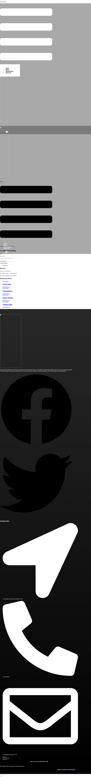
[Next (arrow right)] (1, 776)
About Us (8, 72)
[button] (26, 34)
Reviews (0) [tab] (5, 265)
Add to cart (3, 261)
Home (1, 246)
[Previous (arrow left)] (0, 776)
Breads (4, 246)
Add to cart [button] (7, 286)
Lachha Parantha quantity (6, 258)
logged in (7, 275)
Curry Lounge (3, 1)
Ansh (76, 769)
